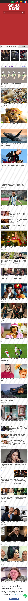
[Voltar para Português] (12, 2)
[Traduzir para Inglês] (16, 2)
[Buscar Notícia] (23, 12)
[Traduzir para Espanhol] (21, 2)
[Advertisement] (14, 30)
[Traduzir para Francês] (25, 2)
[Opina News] (14, 7)
